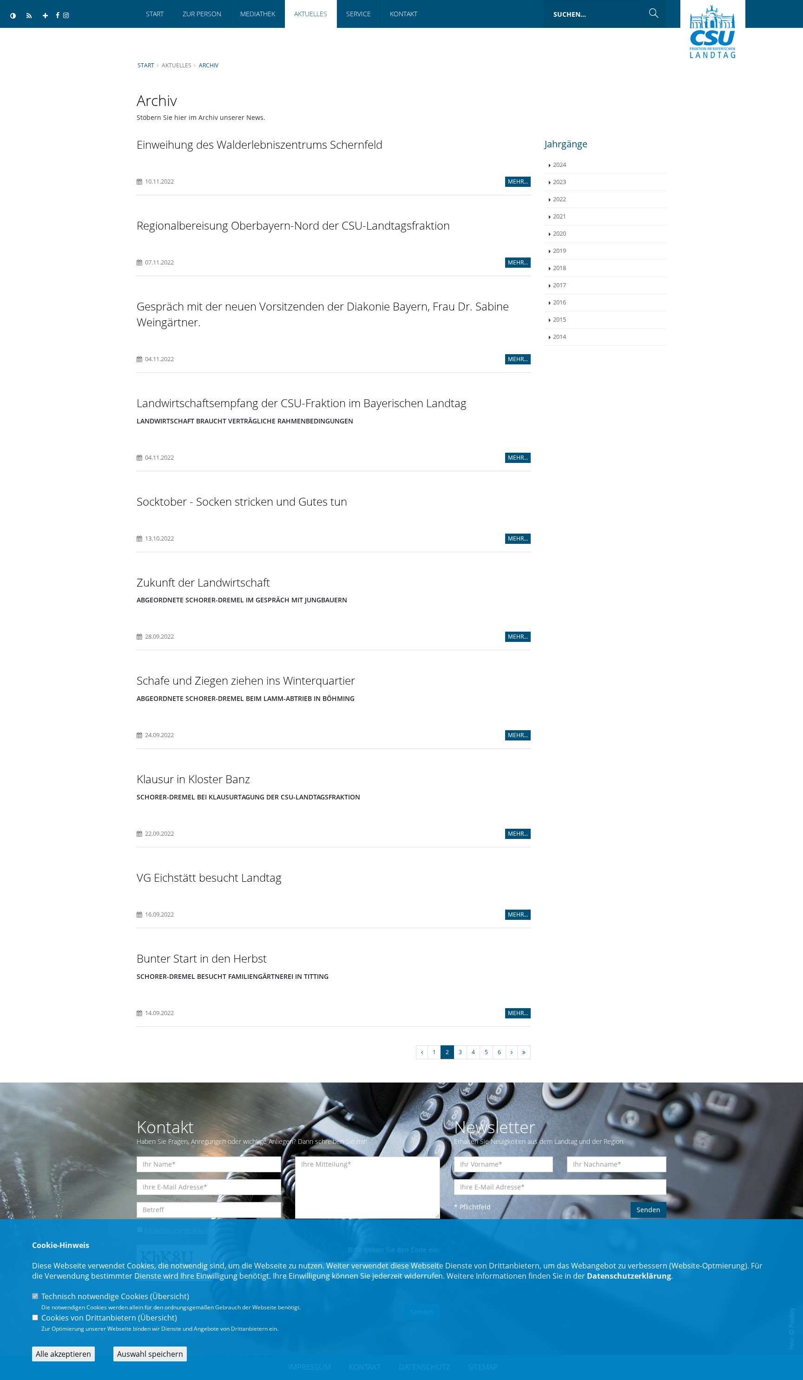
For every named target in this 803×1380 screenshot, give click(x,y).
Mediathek (257, 13)
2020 (559, 234)
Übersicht (169, 1296)
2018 (559, 268)
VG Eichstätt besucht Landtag (209, 877)
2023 (559, 182)
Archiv (208, 65)
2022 (559, 199)
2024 (559, 165)
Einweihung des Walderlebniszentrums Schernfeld (259, 144)
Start (155, 13)
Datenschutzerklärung (629, 1276)
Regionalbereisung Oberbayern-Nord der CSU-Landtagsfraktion (293, 225)
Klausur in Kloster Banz (193, 778)
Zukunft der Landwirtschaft (203, 582)
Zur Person (202, 13)
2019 (559, 251)
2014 (559, 337)
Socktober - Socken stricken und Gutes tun (242, 501)
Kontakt (403, 13)
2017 (559, 285)
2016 (559, 302)
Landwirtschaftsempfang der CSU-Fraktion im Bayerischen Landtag (302, 402)
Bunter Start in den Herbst (202, 958)
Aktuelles (310, 13)
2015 (559, 320)
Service (358, 13)
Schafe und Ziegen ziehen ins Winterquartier (246, 680)
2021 (559, 216)
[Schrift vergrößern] (45, 16)
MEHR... (518, 181)
